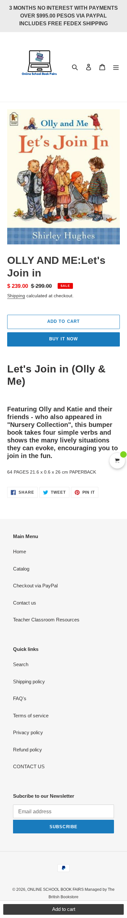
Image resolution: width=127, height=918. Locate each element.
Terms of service (31, 715)
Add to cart (63, 909)
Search (20, 664)
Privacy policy (28, 732)
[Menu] (116, 67)
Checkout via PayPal (35, 585)
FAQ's (19, 698)
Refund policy (27, 749)
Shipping (16, 295)
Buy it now (63, 338)
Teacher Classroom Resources (46, 619)
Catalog (21, 568)
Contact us (24, 603)
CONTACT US (29, 766)
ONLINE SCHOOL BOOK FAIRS (56, 889)
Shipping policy (29, 681)
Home (19, 551)
